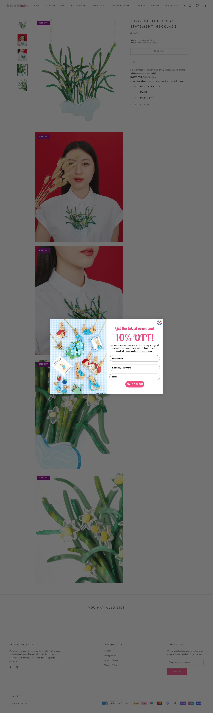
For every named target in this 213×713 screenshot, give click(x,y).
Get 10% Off (135, 384)
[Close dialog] (159, 322)
